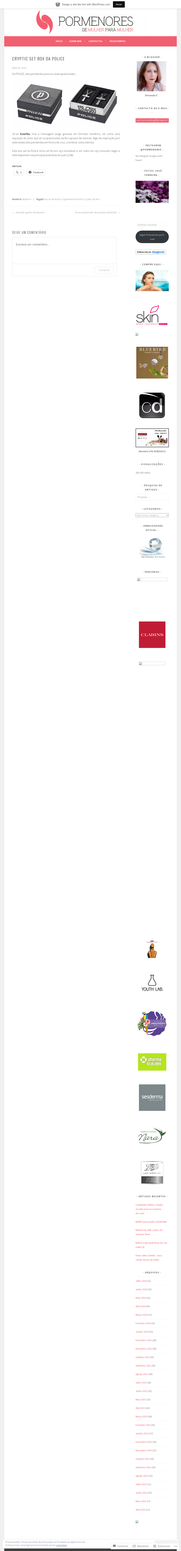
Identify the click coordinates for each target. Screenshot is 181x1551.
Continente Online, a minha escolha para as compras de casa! (149, 1209)
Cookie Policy (61, 1545)
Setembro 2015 (143, 1365)
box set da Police (52, 199)
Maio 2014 (141, 1501)
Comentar (104, 270)
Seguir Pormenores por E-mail (152, 237)
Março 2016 (141, 1314)
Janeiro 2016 (142, 1331)
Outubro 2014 (143, 1458)
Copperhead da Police (72, 199)
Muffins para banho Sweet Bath (151, 1221)
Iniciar (119, 4)
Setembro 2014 (143, 1467)
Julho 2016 (141, 1280)
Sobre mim (75, 41)
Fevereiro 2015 (143, 1425)
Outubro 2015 (143, 1357)
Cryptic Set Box (92, 199)
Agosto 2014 (142, 1475)
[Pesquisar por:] (152, 497)
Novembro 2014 (144, 1450)
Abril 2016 (140, 1306)
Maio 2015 (141, 1399)
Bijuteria (26, 199)
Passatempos (117, 41)
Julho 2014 (141, 1484)
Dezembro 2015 (144, 1340)
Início (59, 41)
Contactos (95, 41)
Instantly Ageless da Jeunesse (30, 212)
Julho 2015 (141, 1382)
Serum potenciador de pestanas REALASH (96, 212)
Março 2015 (141, 1416)
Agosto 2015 (142, 1374)
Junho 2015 (141, 1391)
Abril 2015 (140, 1408)
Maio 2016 (141, 1297)
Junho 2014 (141, 1492)
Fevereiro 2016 (143, 1323)
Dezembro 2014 (144, 1441)
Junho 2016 (141, 1289)
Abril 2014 (140, 1509)
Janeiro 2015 (142, 1433)
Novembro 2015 (144, 1348)
